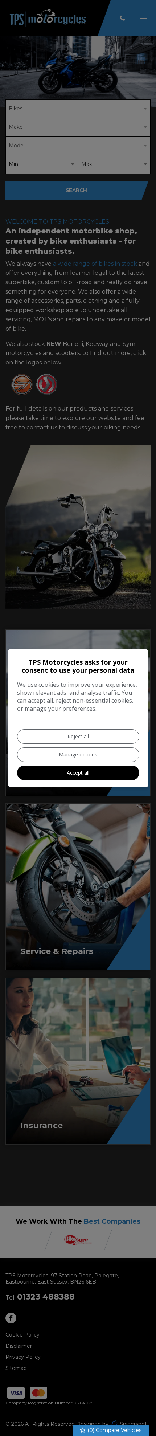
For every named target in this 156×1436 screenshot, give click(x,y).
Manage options (78, 754)
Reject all (78, 736)
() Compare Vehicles (113, 1430)
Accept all (78, 772)
